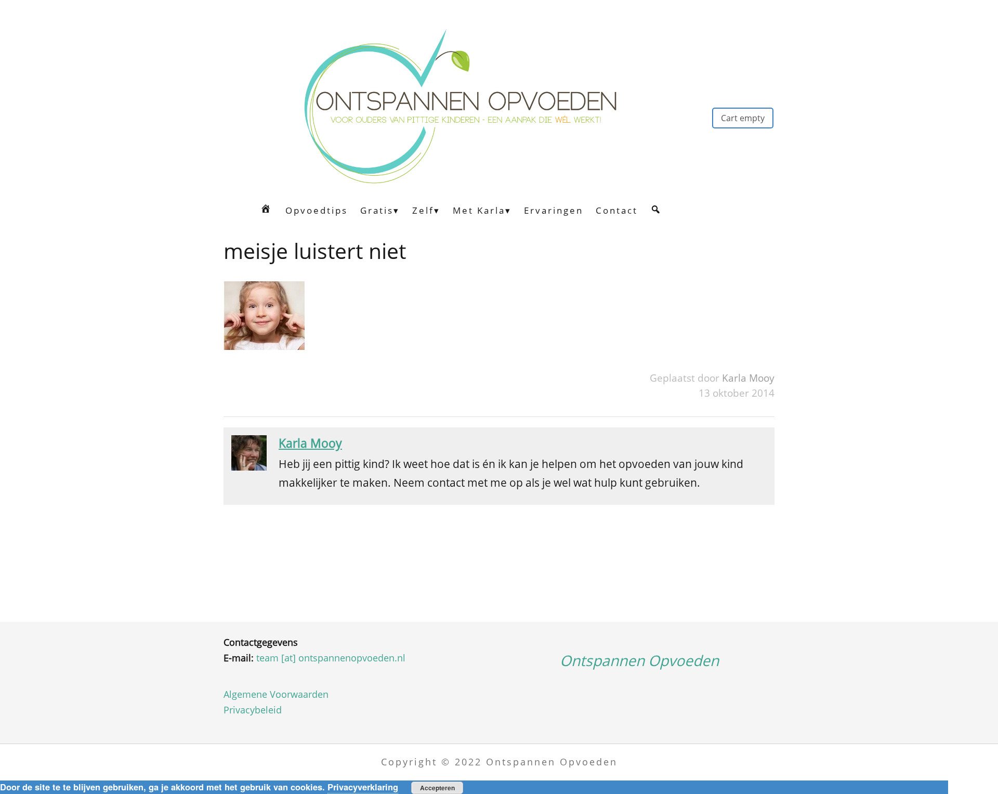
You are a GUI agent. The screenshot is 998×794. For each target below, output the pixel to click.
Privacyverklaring (362, 786)
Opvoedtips (316, 210)
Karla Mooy (748, 378)
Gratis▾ (380, 210)
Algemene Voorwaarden (276, 694)
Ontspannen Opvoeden (639, 660)
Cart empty (743, 118)
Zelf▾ (426, 210)
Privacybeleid (253, 710)
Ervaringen (553, 210)
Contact (617, 210)
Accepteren (437, 787)
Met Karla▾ (482, 210)
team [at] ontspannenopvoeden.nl (330, 658)
